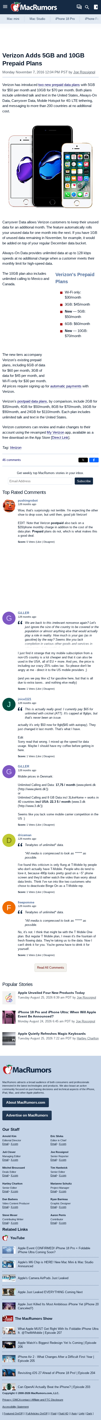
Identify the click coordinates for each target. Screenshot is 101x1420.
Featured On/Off (13, 1413)
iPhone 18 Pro (65, 19)
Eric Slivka (56, 1136)
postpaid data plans (32, 401)
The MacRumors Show (33, 1318)
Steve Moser (9, 1215)
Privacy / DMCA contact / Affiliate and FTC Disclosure (32, 1399)
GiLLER (23, 613)
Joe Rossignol (84, 72)
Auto (74, 1413)
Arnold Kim (9, 1136)
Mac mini (13, 19)
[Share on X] (83, 460)
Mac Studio (37, 19)
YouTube (17, 1238)
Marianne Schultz (61, 1183)
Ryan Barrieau (59, 1199)
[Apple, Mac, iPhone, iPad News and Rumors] (33, 12)
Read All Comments (50, 967)
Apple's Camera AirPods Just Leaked (43, 1278)
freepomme (26, 902)
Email (5, 1143)
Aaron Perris (58, 1215)
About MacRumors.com (25, 1102)
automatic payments (66, 386)
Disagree (48, 541)
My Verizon (55, 432)
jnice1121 (24, 699)
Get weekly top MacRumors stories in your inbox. (50, 473)
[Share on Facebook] (94, 460)
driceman (24, 835)
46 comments (11, 460)
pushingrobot (28, 500)
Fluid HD (63, 1413)
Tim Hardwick (58, 1167)
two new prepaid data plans (59, 85)
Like (39, 541)
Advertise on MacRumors (27, 1115)
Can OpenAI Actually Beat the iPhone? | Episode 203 (54, 1387)
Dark (89, 1413)
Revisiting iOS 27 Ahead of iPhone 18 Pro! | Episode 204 (56, 1373)
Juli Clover (9, 1152)
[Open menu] (5, 7)
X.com (14, 1143)
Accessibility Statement (15, 1406)
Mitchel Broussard (13, 1167)
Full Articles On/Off (36, 1413)
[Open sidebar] (96, 7)
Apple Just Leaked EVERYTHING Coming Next (50, 1292)
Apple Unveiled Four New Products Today (51, 993)
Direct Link (60, 437)
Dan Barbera (10, 1199)
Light (81, 1413)
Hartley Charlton (88, 1038)
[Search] (88, 7)
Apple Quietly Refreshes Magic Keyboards (52, 1033)
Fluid (53, 1413)
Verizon (15, 448)
